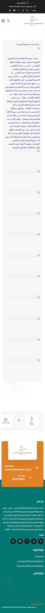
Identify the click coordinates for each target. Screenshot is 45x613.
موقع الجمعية (21, 2)
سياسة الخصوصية (37, 603)
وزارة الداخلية (39, 556)
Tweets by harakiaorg (8, 581)
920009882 (18, 478)
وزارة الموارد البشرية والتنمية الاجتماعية (30, 566)
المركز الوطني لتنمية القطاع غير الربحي (30, 561)
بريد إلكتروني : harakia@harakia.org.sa (21, 6)
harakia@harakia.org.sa (18, 469)
